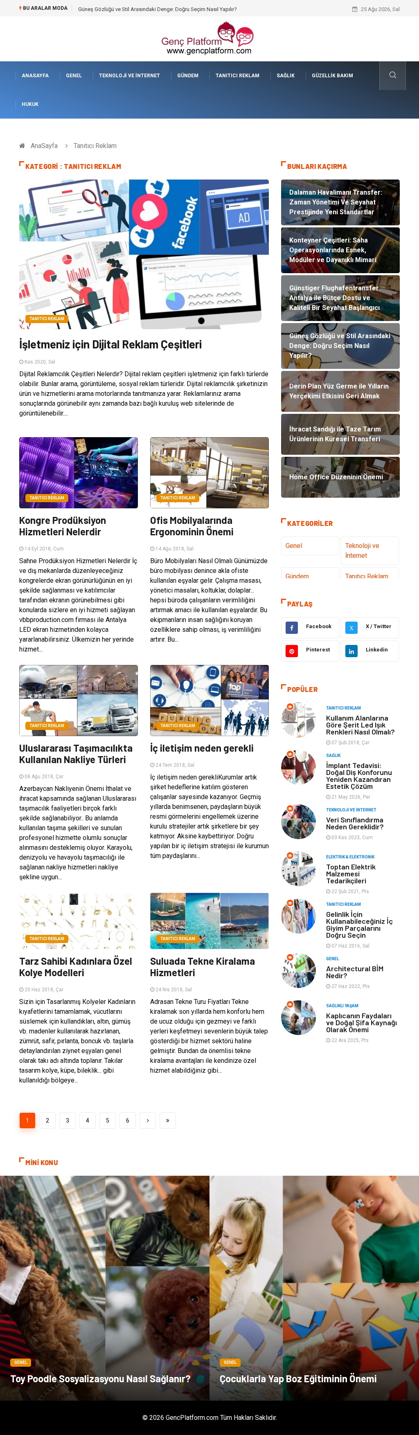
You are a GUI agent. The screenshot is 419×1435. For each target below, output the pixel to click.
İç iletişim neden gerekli (202, 748)
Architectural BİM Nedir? (354, 972)
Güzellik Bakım (332, 76)
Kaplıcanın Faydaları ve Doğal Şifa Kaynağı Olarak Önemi (361, 1022)
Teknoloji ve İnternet (129, 76)
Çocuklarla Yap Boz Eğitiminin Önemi (298, 1378)
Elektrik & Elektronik (350, 857)
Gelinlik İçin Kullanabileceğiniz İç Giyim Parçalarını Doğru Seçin (359, 924)
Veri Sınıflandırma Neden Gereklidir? (355, 823)
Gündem (187, 76)
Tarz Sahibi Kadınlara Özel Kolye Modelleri (75, 966)
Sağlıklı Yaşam (342, 1006)
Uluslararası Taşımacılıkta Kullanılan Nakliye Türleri (76, 753)
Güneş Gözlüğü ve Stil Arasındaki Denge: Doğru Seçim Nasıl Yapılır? (157, 9)
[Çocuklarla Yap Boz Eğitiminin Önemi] (314, 1288)
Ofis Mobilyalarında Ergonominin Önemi (192, 525)
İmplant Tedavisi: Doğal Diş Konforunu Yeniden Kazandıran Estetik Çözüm (359, 775)
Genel (74, 76)
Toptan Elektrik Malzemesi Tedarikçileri (351, 873)
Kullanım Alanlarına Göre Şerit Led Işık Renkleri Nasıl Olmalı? (360, 724)
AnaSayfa (35, 76)
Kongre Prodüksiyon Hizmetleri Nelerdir (62, 525)
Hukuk (30, 104)
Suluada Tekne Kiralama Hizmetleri (202, 966)
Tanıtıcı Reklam (237, 76)
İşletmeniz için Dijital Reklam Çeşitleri (110, 344)
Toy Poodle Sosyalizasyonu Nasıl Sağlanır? (100, 1378)
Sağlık (286, 76)
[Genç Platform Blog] (209, 38)
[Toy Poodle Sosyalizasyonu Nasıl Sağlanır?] (105, 1288)
